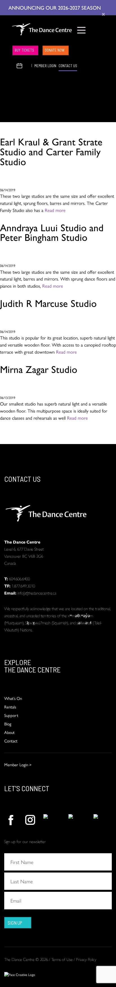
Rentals (10, 707)
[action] (10, 820)
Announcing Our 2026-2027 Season (55, 7)
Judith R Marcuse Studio (48, 303)
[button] (12, 65)
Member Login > (18, 764)
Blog (7, 724)
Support (11, 715)
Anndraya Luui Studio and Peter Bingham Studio (52, 232)
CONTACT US (68, 65)
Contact (10, 741)
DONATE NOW (54, 50)
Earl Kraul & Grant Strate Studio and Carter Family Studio (51, 151)
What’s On (13, 698)
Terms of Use (62, 959)
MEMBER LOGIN (45, 65)
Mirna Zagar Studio (38, 369)
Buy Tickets (24, 50)
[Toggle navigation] (81, 29)
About (9, 732)
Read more (55, 210)
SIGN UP (15, 923)
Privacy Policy (86, 959)
